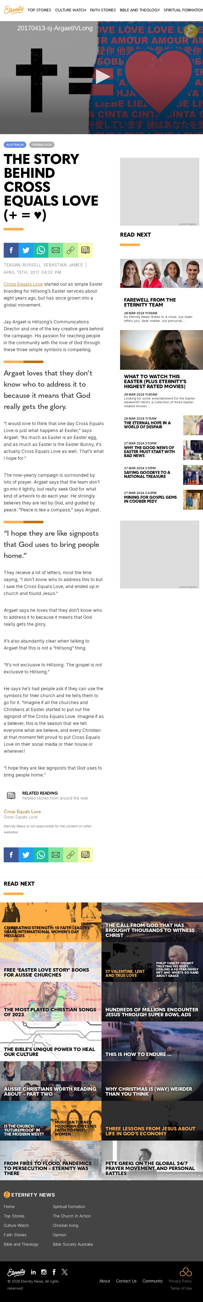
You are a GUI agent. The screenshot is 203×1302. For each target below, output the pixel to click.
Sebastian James (63, 264)
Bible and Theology (21, 1244)
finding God (42, 145)
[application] (101, 77)
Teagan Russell (22, 264)
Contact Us (126, 1280)
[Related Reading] (85, 250)
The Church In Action (72, 1215)
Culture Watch (16, 1225)
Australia (15, 145)
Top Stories (14, 1215)
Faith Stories (15, 1234)
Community (153, 1280)
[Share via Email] (55, 250)
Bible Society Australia (73, 1244)
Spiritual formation (69, 1206)
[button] (101, 77)
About (105, 1280)
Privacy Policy (180, 1281)
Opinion (59, 1234)
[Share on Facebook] (11, 250)
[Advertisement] (160, 191)
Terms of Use (181, 1288)
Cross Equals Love (23, 284)
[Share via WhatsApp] (40, 250)
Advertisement (188, 224)
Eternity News (33, 1195)
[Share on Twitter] (26, 250)
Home (9, 1206)
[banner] (14, 10)
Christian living (65, 1225)
